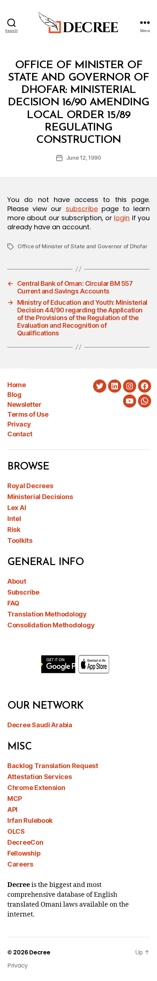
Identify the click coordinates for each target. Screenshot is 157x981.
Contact (19, 434)
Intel (14, 518)
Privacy (19, 424)
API (12, 809)
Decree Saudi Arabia (39, 725)
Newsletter (24, 404)
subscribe (82, 208)
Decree (39, 952)
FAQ (13, 603)
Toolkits (19, 540)
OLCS (16, 831)
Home (16, 385)
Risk (13, 529)
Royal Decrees (30, 486)
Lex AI (16, 507)
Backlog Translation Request (52, 766)
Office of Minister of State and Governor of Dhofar (82, 246)
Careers (20, 864)
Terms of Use (27, 414)
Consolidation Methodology (51, 625)
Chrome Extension (36, 787)
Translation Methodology (47, 614)
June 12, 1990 (83, 157)
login (122, 217)
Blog (14, 394)
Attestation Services (39, 776)
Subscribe (23, 592)
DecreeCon (25, 842)
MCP (14, 798)
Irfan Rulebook (30, 820)
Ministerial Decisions (40, 497)
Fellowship (24, 853)
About (16, 581)
